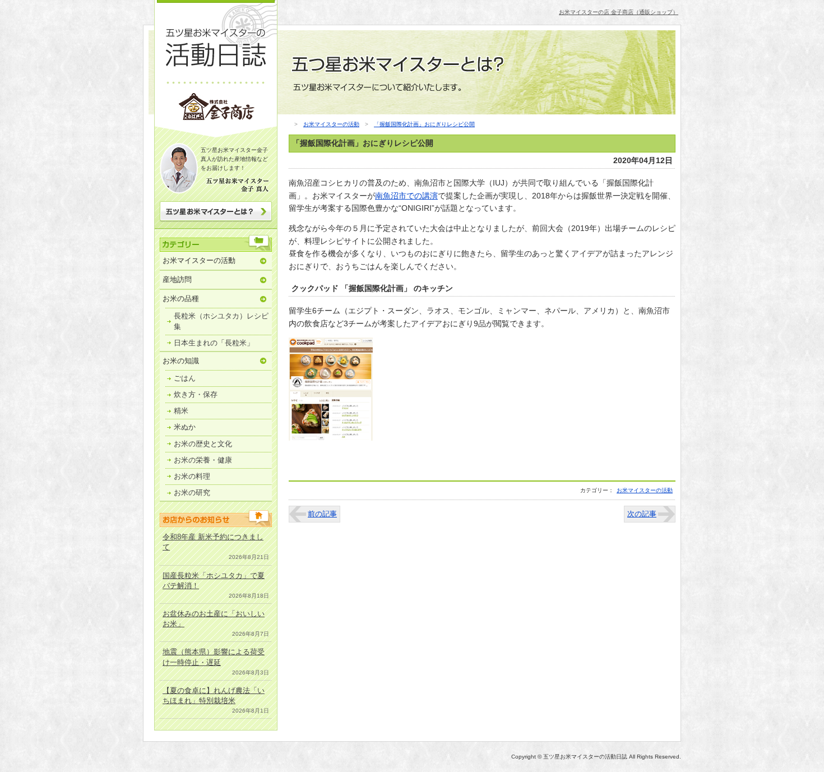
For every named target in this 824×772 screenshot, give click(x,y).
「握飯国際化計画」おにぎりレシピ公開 (424, 124)
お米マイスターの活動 (199, 260)
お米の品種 (181, 298)
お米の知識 (181, 361)
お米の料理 (192, 476)
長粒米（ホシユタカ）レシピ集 (221, 321)
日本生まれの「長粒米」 (214, 343)
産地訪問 (177, 279)
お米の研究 (192, 492)
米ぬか (185, 427)
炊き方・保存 (195, 394)
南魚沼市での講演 (406, 195)
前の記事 (322, 514)
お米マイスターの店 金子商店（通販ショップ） (618, 12)
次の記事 (641, 514)
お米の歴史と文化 (203, 444)
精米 (181, 410)
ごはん (185, 378)
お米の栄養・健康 (203, 460)
